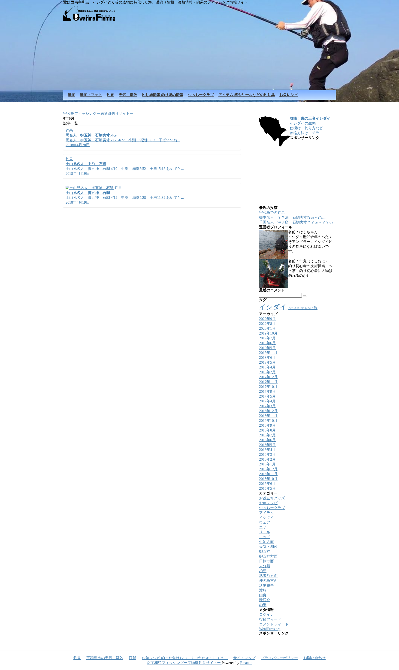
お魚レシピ (268, 503)
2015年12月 (268, 469)
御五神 (264, 551)
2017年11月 (268, 382)
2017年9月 (267, 391)
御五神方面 (268, 556)
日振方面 (266, 561)
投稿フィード (270, 619)
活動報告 (266, 585)
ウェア (264, 522)
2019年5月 (267, 348)
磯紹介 (264, 600)
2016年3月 (267, 454)
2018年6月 (267, 357)
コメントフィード (274, 624)
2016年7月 (267, 435)
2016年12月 (268, 411)
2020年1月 (267, 328)
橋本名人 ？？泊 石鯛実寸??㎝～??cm (292, 217)
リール (264, 532)
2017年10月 (268, 387)
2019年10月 (268, 333)
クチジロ (299, 308)
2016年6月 (267, 440)
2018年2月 (267, 372)
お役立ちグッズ (272, 498)
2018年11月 (268, 353)
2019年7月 (267, 338)
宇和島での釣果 (272, 212)
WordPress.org (270, 629)
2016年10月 (268, 421)
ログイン (266, 614)
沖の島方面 (268, 580)
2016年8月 (267, 430)
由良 (262, 595)
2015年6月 (267, 484)
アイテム (266, 513)
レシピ (309, 308)
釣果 (262, 605)
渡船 (262, 590)
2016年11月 (268, 416)
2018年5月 (267, 362)
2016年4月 (267, 450)
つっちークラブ (272, 508)
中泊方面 (266, 542)
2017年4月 (267, 401)
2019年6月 (267, 343)
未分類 (264, 566)
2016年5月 (267, 445)
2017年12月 (268, 377)
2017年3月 (267, 406)
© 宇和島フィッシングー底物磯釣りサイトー (184, 663)
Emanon (246, 663)
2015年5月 (267, 488)
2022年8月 (267, 324)
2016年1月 (267, 464)
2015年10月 (268, 479)
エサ (262, 527)
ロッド (264, 537)
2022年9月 (267, 319)
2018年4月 (267, 367)
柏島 (262, 571)
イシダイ (273, 307)
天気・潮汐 (268, 547)
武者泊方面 (268, 576)
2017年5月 (267, 396)
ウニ (291, 308)
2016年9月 (267, 425)
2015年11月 (268, 474)
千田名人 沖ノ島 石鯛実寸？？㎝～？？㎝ (296, 222)
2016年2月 (267, 459)
